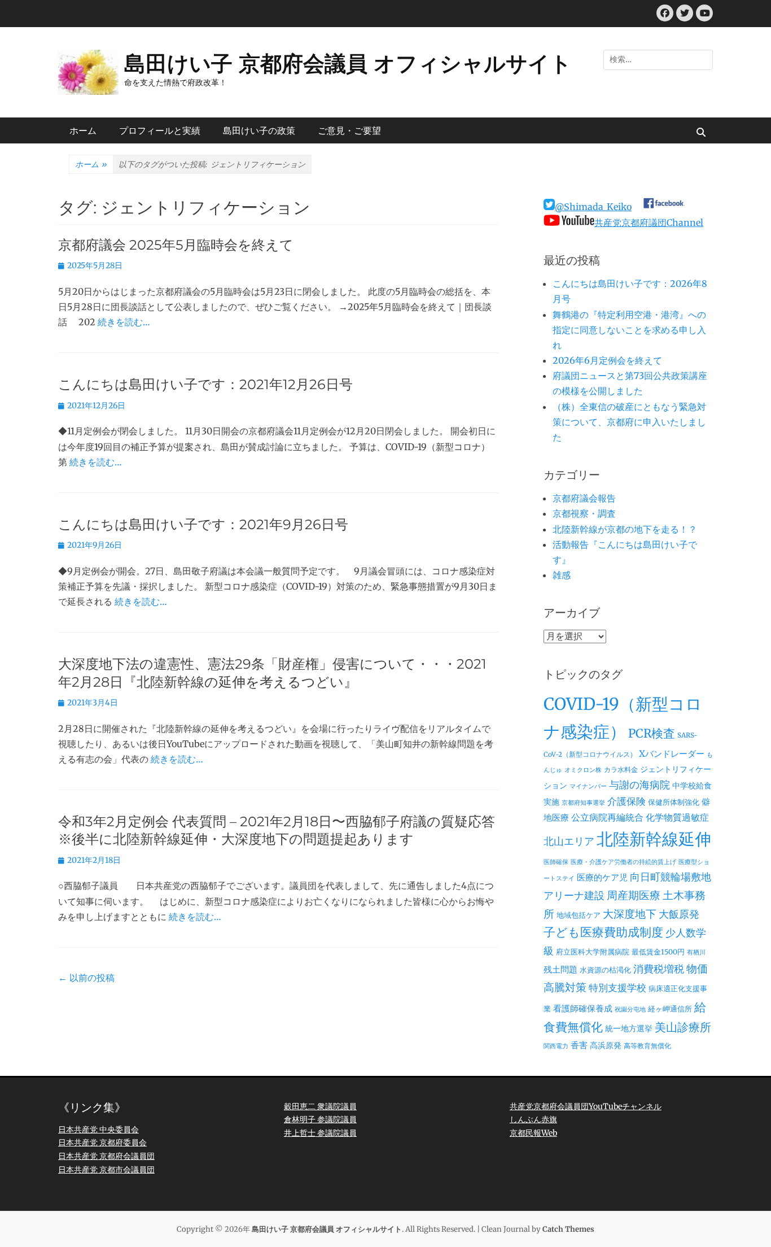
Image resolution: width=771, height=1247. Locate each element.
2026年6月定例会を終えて (607, 360)
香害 (579, 1045)
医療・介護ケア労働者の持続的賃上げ (623, 862)
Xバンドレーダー (671, 753)
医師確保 (556, 862)
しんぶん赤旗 (533, 1119)
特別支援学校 (617, 988)
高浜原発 (605, 1045)
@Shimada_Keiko (593, 206)
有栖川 (696, 952)
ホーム (83, 130)
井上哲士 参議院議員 (320, 1133)
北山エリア (569, 841)
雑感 (562, 575)
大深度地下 (629, 914)
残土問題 (560, 969)
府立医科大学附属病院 (592, 952)
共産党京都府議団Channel (648, 222)
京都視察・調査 (584, 513)
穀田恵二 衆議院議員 (320, 1106)
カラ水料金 (621, 770)
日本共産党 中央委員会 (98, 1129)
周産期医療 (633, 895)
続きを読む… (124, 322)
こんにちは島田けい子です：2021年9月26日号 (203, 524)
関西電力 (556, 1046)
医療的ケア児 (602, 877)
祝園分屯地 (630, 1009)
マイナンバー (588, 786)
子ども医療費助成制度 (603, 932)
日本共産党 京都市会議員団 (106, 1170)
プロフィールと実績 (159, 130)
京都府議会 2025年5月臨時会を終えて (175, 245)
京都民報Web (533, 1133)
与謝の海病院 (639, 785)
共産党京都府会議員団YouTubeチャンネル (586, 1106)
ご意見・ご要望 (349, 130)
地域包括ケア (579, 915)
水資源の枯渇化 (605, 970)
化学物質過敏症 (677, 817)
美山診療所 (683, 1027)
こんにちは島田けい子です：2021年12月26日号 (205, 384)
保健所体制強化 (673, 802)
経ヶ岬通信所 (670, 1009)
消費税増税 (658, 969)
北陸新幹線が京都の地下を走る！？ (625, 529)
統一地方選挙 (628, 1028)
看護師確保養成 (582, 1008)
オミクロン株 (583, 770)
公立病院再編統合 (607, 817)
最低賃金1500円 (658, 952)
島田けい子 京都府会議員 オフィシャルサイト (348, 63)
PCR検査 (651, 733)
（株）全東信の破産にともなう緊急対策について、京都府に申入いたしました (629, 422)
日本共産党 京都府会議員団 (106, 1156)
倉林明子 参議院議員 (320, 1119)
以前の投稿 (86, 977)
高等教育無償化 (647, 1046)
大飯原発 (679, 914)
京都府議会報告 (584, 498)
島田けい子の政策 (259, 130)
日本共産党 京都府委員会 (102, 1142)
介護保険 (626, 801)
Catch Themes (568, 1229)
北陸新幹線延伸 (654, 839)
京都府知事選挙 (583, 802)
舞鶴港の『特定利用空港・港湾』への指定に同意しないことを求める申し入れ (629, 330)
